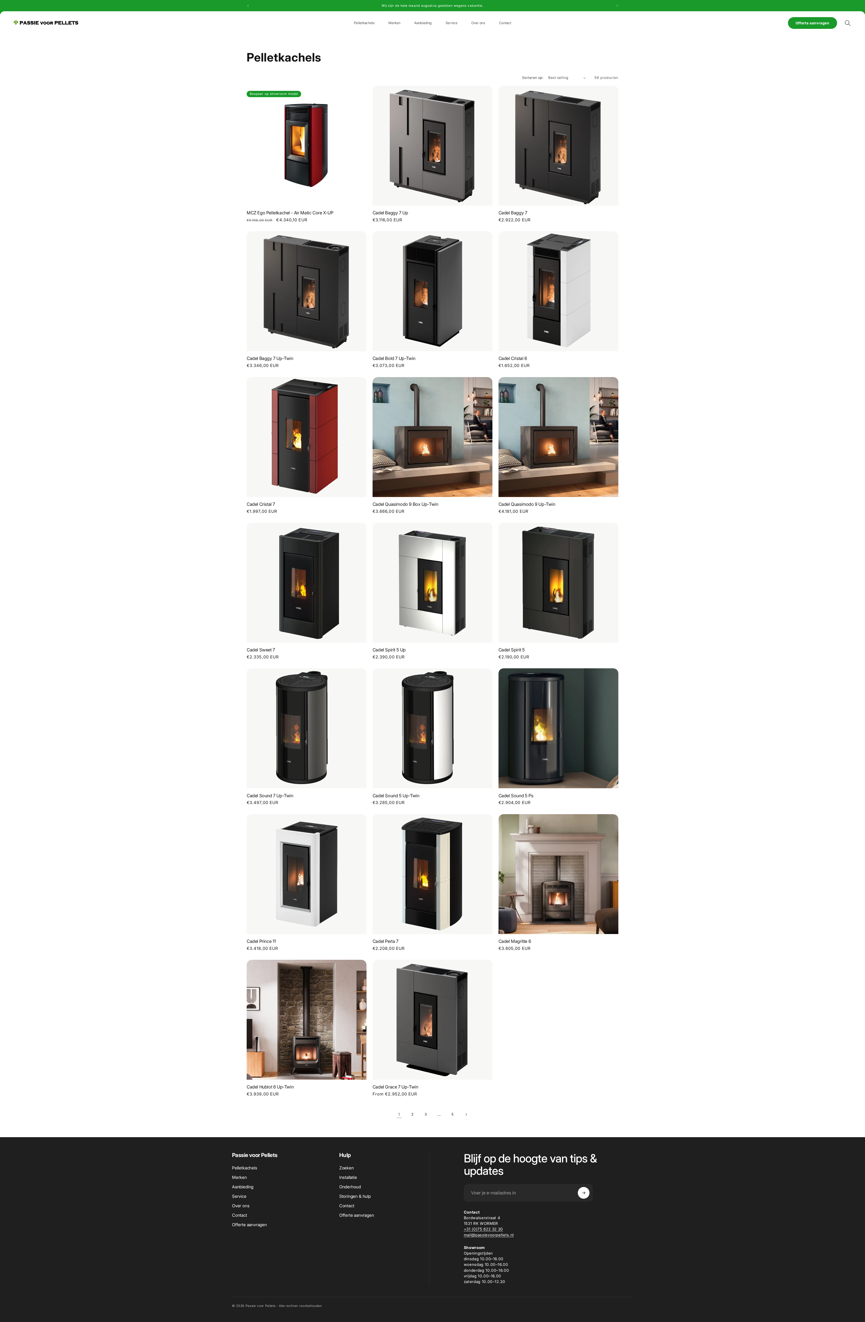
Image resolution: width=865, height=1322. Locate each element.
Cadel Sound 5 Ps (516, 795)
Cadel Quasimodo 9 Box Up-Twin (405, 504)
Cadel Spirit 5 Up (389, 650)
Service (239, 1196)
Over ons (241, 1205)
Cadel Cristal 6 (513, 358)
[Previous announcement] (248, 5)
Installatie (348, 1177)
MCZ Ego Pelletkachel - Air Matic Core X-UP (290, 212)
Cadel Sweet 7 (261, 650)
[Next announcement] (617, 5)
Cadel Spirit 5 (512, 650)
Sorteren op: (532, 78)
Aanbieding (242, 1186)
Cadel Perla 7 (385, 941)
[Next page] (465, 1114)
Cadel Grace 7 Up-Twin (395, 1087)
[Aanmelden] (584, 1193)
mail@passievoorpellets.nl (489, 1235)
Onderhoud (350, 1186)
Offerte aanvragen (812, 23)
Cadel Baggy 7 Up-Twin (270, 358)
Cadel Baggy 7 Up (390, 212)
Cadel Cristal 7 (261, 504)
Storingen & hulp (355, 1196)
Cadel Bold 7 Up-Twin (394, 358)
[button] (394, 23)
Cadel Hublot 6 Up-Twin (270, 1087)
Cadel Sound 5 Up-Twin (396, 795)
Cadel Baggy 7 (513, 212)
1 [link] (399, 1114)
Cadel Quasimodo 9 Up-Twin (527, 504)
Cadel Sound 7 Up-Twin (270, 795)
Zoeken (346, 1168)
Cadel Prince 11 (261, 941)
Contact (239, 1215)
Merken (239, 1177)
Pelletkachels (244, 1168)
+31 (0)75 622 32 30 (483, 1229)
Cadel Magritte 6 (515, 941)
